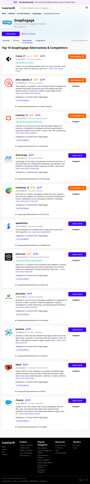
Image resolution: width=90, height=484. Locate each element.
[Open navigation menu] (86, 7)
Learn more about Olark (25, 378)
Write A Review (24, 456)
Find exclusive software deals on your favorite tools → (56, 2)
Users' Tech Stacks (26, 453)
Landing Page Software (45, 463)
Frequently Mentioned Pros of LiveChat (32, 146)
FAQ (3, 452)
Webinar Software (43, 460)
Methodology (34, 481)
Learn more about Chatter (30, 414)
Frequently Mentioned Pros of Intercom (32, 285)
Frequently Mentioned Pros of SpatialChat (33, 245)
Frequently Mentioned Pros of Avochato (32, 320)
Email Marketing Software (43, 456)
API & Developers (61, 453)
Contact (4, 449)
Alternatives (27, 40)
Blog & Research (60, 445)
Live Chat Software (23, 100)
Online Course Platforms (42, 466)
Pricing (16, 40)
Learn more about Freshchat (27, 201)
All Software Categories (41, 471)
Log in (75, 448)
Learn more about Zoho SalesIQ (28, 93)
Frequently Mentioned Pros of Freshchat (33, 214)
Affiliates (5, 455)
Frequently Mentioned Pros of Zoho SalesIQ (34, 106)
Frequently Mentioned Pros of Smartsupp (33, 179)
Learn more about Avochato (26, 307)
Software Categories (26, 445)
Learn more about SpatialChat (39, 232)
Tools (57, 450)
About (4, 447)
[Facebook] (87, 480)
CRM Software (42, 448)
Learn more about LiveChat (26, 133)
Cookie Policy (6, 481)
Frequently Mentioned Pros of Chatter (32, 427)
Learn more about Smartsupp (27, 168)
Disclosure (43, 481)
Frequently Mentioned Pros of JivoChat (32, 356)
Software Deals (25, 448)
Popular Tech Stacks (26, 450)
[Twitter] (83, 480)
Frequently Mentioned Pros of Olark (31, 391)
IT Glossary (59, 448)
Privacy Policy (23, 481)
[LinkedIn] (80, 480)
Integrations (40, 40)
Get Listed (76, 445)
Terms (15, 481)
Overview (6, 40)
